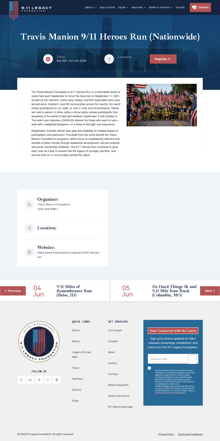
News (111, 352)
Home (75, 330)
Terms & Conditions (178, 393)
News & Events (159, 7)
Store (180, 7)
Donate (203, 7)
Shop (75, 400)
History (137, 7)
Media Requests (118, 385)
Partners (77, 379)
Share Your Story (118, 396)
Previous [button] (14, 291)
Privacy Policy (160, 393)
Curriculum (115, 330)
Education (107, 7)
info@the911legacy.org (164, 386)
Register (161, 59)
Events (112, 363)
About (89, 7)
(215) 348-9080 (46, 209)
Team (121, 7)
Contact (113, 374)
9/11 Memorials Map (120, 407)
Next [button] (208, 291)
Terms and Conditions (190, 434)
